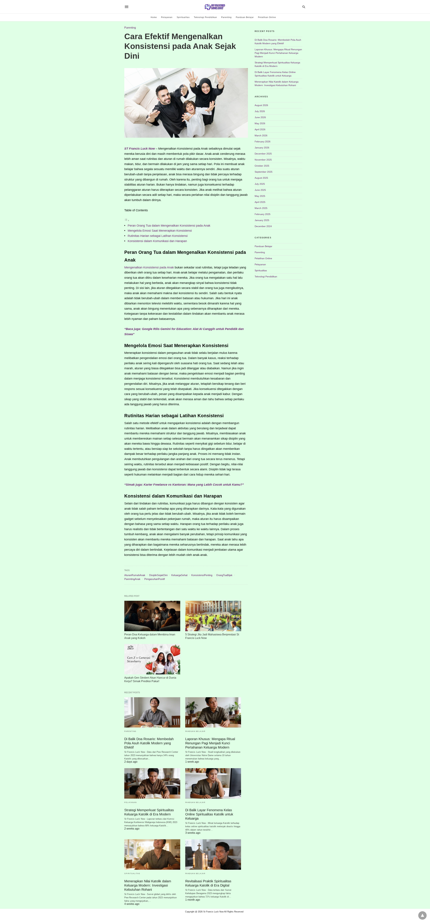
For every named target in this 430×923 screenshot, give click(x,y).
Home (154, 17)
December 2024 (263, 226)
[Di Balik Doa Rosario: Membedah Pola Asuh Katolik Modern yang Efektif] (152, 712)
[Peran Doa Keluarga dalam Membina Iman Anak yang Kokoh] (152, 616)
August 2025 (261, 177)
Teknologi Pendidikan (205, 17)
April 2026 (260, 129)
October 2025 (262, 165)
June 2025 (260, 190)
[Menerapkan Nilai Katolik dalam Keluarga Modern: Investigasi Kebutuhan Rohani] (152, 854)
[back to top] (422, 915)
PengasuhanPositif (154, 579)
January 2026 (262, 147)
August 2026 (261, 105)
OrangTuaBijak (224, 575)
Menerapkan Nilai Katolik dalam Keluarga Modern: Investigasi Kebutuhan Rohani (147, 885)
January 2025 (262, 220)
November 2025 (263, 159)
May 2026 (260, 123)
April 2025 (260, 202)
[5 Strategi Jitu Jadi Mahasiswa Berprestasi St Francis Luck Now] (213, 616)
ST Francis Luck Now (139, 148)
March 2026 (261, 135)
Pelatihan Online (267, 17)
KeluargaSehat (179, 575)
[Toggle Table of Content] (126, 220)
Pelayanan (167, 17)
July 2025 (260, 184)
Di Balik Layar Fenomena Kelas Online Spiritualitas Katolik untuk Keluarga (209, 814)
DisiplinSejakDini (158, 575)
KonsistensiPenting (201, 575)
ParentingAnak (132, 579)
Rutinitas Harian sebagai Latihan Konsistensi (158, 236)
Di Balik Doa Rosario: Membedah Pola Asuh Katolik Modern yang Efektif (149, 743)
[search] (304, 7)
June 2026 (260, 117)
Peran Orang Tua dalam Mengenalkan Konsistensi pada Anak (169, 225)
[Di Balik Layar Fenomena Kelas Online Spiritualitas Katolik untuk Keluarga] (213, 783)
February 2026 (262, 141)
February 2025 (262, 214)
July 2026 (260, 111)
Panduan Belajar (245, 17)
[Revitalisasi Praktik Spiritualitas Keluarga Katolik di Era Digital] (213, 854)
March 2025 (261, 208)
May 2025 (260, 196)
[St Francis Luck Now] (214, 7)
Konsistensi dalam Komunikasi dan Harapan (157, 241)
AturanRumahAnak (134, 575)
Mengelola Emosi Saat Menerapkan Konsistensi (160, 230)
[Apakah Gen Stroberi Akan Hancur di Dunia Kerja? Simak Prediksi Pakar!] (152, 659)
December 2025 (263, 153)
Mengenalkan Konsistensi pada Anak (149, 267)
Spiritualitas (183, 17)
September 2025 (263, 171)
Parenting (226, 17)
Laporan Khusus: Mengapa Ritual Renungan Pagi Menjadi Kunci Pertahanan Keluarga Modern (210, 743)
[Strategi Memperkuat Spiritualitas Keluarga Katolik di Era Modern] (152, 783)
